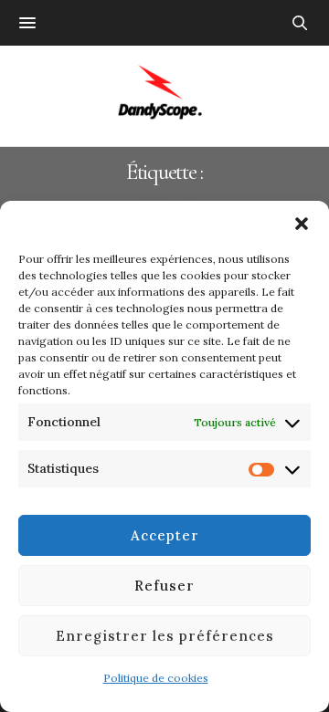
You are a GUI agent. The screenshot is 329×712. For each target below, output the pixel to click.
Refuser (164, 585)
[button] (301, 224)
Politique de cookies (155, 678)
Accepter (165, 535)
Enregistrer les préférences (165, 635)
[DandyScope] (165, 95)
